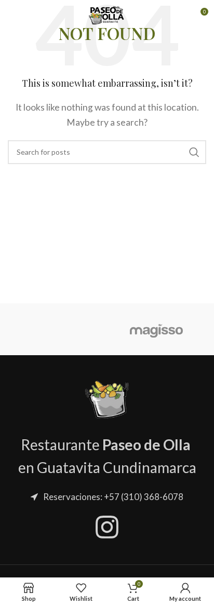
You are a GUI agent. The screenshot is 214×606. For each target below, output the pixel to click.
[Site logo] (107, 14)
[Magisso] (156, 329)
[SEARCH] (194, 152)
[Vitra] (57, 329)
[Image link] (107, 398)
